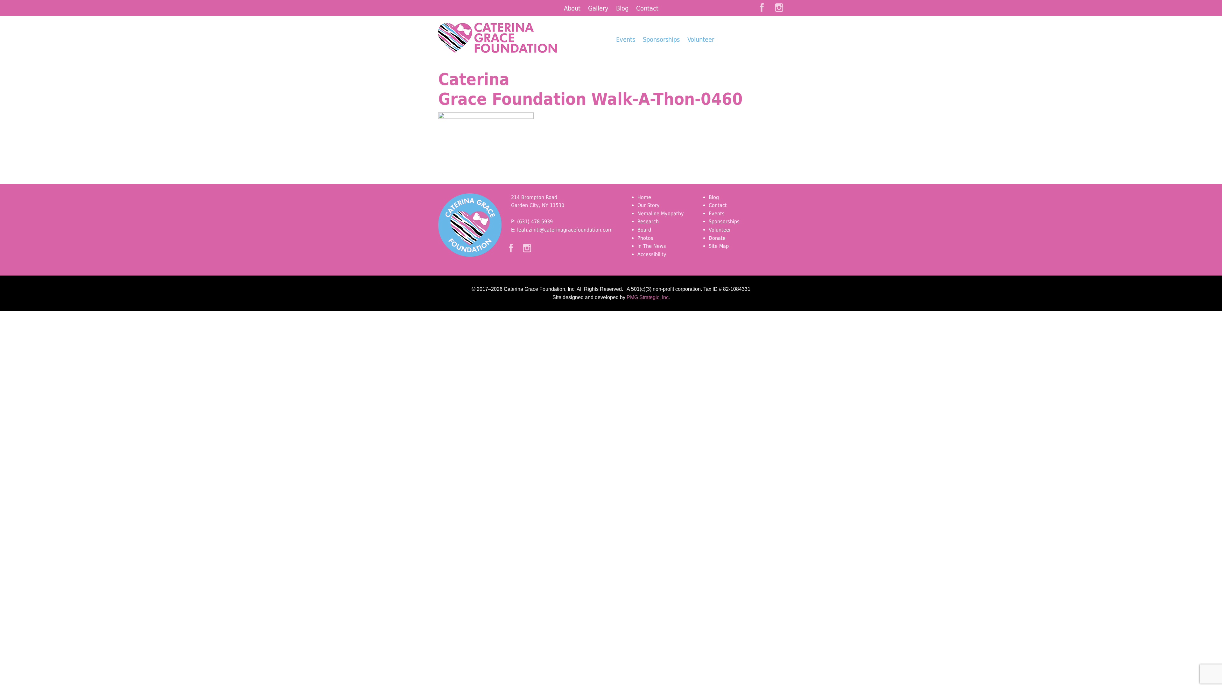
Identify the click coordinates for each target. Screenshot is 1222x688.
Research (648, 222)
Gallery (598, 8)
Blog (622, 8)
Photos (645, 238)
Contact (647, 8)
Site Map (719, 246)
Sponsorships (661, 39)
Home (644, 197)
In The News (651, 246)
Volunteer (700, 39)
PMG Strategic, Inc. (648, 297)
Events (625, 39)
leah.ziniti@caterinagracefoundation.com (565, 230)
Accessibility (651, 254)
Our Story (648, 205)
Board (644, 230)
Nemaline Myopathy (660, 214)
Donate (751, 51)
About (572, 8)
